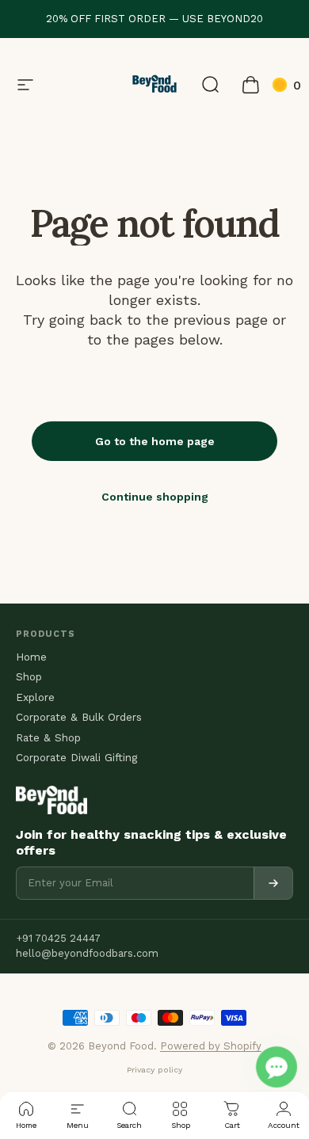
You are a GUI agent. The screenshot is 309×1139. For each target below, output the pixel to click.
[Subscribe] (273, 883)
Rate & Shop (48, 738)
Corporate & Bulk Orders (79, 717)
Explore (35, 697)
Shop (29, 677)
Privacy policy (154, 1070)
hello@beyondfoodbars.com (87, 953)
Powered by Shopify (210, 1046)
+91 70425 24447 (58, 938)
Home (31, 657)
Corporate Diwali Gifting (76, 758)
